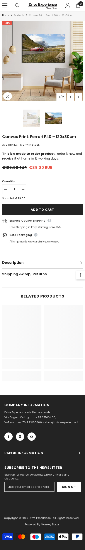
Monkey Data (50, 524)
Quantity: (8, 181)
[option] (42, 61)
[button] (70, 97)
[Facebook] (8, 436)
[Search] (17, 5)
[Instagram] (20, 436)
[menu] (4, 5)
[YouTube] (31, 436)
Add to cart (42, 209)
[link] (21, 366)
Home (5, 15)
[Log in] (67, 5)
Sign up (69, 487)
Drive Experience (40, 518)
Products (19, 15)
